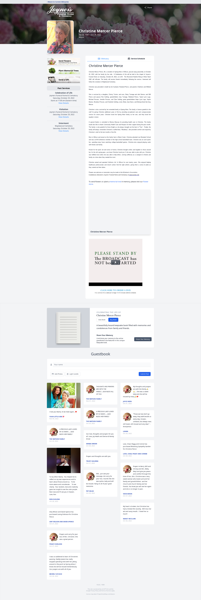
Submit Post (144, 374)
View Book (101, 320)
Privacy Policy (95, 591)
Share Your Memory (143, 339)
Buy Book (113, 320)
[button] (63, 395)
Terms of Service (106, 591)
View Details (64, 103)
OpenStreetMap (102, 594)
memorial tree (115, 181)
